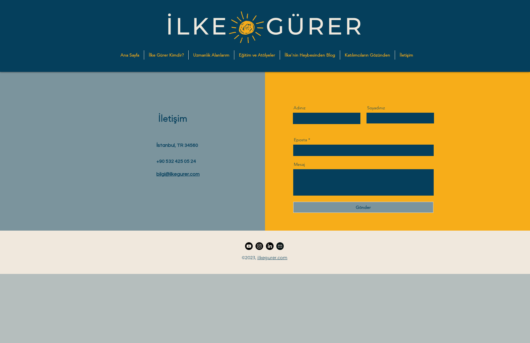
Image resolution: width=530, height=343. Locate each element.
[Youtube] (249, 246)
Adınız (299, 108)
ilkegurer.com (272, 257)
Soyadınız (376, 108)
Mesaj (299, 164)
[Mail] (280, 246)
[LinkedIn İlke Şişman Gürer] (270, 246)
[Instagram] (259, 246)
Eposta (300, 140)
